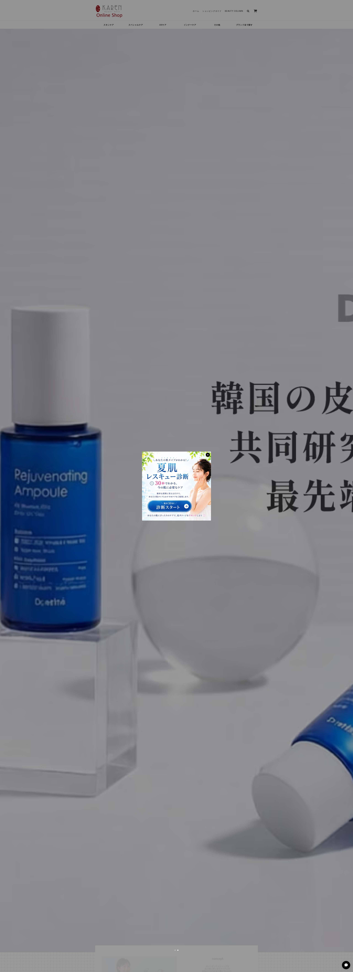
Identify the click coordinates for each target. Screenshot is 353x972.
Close (208, 455)
